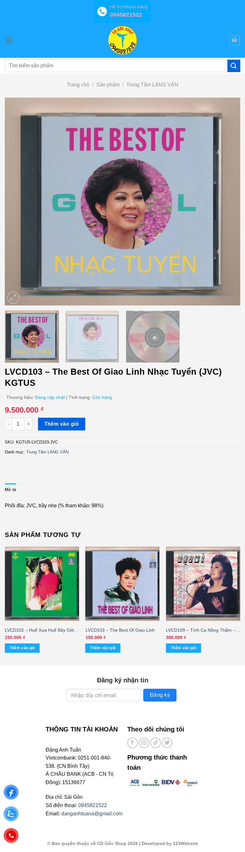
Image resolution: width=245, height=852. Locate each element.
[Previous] (17, 201)
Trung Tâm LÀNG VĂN (152, 84)
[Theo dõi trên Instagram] (144, 743)
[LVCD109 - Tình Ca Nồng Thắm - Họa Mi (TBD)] (203, 584)
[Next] (227, 201)
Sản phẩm (108, 84)
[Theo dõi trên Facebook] (132, 743)
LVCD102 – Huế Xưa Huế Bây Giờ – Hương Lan (41, 631)
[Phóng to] (13, 297)
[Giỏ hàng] (234, 40)
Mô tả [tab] (10, 489)
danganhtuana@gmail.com (91, 813)
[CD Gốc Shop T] (122, 40)
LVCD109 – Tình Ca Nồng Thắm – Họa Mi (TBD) (200, 631)
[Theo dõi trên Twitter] (167, 743)
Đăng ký (160, 695)
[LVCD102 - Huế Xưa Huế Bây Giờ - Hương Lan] (42, 584)
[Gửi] (233, 66)
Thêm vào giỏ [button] (22, 648)
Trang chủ (78, 84)
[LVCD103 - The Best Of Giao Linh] (122, 584)
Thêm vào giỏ (61, 424)
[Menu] (8, 40)
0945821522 (92, 805)
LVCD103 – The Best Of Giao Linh (120, 630)
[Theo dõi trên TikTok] (155, 743)
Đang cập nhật (50, 397)
